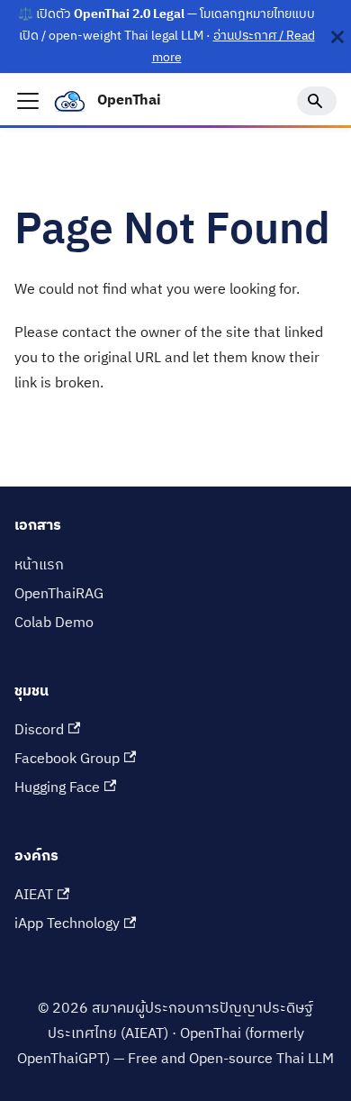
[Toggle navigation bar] (27, 100)
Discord (39, 730)
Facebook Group (67, 759)
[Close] (337, 36)
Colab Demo (54, 623)
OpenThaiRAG (59, 594)
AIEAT (33, 895)
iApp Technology (67, 924)
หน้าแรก (39, 565)
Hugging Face (57, 788)
